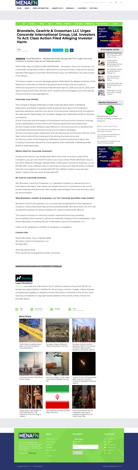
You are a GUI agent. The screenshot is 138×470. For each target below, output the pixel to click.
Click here (32, 453)
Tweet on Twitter (57, 50)
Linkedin (111, 450)
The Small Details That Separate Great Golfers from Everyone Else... (108, 142)
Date (19, 49)
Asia (50, 24)
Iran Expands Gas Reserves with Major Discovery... (58, 411)
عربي (110, 2)
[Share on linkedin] (72, 50)
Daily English (78, 439)
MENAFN (20, 58)
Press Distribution (40, 8)
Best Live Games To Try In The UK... (107, 126)
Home (19, 8)
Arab (41, 24)
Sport (114, 24)
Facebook (111, 439)
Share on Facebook (45, 50)
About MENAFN (51, 450)
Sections (93, 8)
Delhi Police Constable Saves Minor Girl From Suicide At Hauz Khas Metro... (30, 346)
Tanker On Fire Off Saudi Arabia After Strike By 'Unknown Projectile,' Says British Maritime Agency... (84, 380)
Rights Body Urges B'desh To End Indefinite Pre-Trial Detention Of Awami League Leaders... (30, 413)
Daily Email (111, 447)
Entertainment (100, 24)
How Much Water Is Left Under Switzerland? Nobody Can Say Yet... (58, 379)
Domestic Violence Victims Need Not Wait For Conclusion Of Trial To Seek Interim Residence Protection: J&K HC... (84, 347)
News (27, 8)
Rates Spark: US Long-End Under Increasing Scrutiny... (114, 92)
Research (70, 8)
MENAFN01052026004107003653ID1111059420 (38, 266)
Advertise (49, 447)
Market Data (57, 8)
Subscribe (78, 452)
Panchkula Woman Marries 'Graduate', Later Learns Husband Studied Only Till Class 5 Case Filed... (83, 413)
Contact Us (49, 444)
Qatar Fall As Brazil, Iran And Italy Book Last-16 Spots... (114, 85)
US (21, 24)
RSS (109, 453)
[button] (116, 2)
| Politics (67, 24)
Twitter (110, 442)
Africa (58, 24)
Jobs (47, 453)
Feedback (49, 456)
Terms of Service (51, 439)
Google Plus (112, 444)
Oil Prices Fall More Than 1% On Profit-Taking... (113, 78)
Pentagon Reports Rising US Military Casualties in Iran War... (57, 345)
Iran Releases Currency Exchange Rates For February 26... (114, 71)
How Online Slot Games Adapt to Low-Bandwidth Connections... (109, 130)
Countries (82, 8)
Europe (32, 24)
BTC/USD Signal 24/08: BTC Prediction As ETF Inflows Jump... (114, 55)
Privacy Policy (50, 442)
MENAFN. (30, 466)
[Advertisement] (70, 15)
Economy (79, 24)
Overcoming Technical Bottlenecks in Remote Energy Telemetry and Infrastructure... (108, 136)
